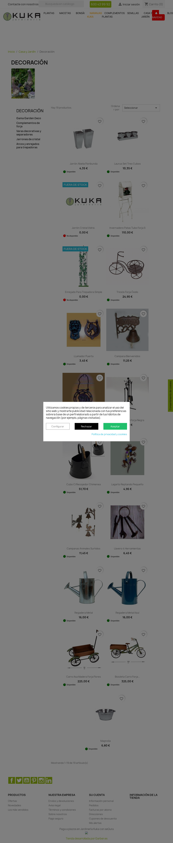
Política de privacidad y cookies (109, 434)
